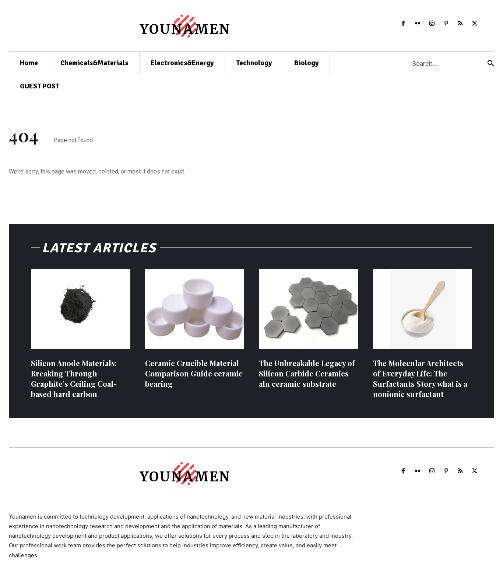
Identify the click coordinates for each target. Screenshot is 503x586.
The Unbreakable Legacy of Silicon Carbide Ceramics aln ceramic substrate (307, 373)
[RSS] (460, 23)
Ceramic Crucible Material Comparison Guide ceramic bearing (194, 373)
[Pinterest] (446, 23)
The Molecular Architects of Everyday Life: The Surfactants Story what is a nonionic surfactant (420, 378)
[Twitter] (474, 23)
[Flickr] (417, 23)
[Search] (491, 63)
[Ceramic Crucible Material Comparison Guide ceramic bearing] (195, 309)
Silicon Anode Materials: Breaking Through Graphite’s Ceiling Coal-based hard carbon (74, 378)
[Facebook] (403, 23)
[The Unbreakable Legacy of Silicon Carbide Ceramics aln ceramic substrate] (308, 309)
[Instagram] (431, 23)
